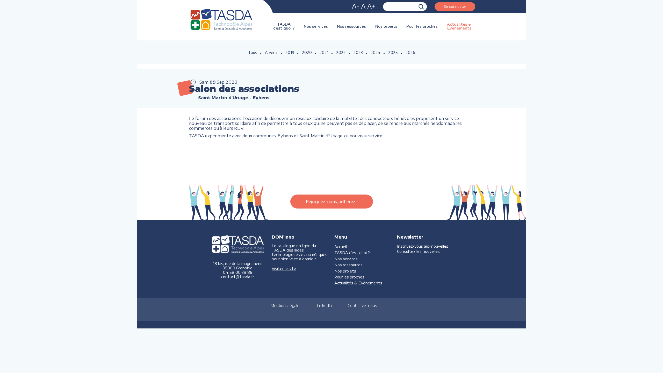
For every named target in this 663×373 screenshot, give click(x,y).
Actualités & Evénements (459, 26)
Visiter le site (284, 268)
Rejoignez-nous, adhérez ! (331, 201)
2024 (375, 52)
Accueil (340, 247)
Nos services (316, 26)
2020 (307, 52)
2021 (324, 52)
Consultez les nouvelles (418, 251)
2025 (393, 52)
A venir (271, 52)
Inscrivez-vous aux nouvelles (422, 246)
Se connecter (455, 6)
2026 (410, 52)
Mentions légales (286, 305)
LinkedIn (324, 305)
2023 (358, 52)
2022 (341, 52)
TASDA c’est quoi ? (283, 26)
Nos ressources (351, 26)
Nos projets (386, 26)
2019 (289, 52)
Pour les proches (422, 26)
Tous (252, 52)
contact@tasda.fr (237, 277)
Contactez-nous (362, 305)
